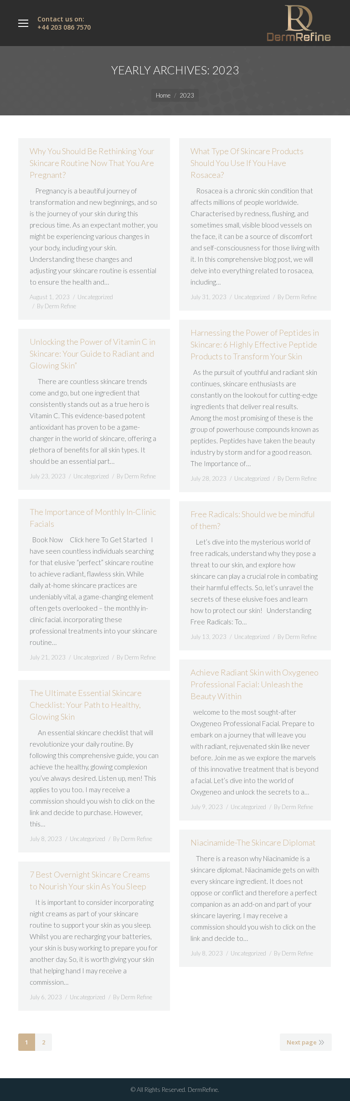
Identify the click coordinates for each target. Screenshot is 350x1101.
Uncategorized (95, 297)
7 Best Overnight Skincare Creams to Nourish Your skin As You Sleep (90, 880)
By (56, 306)
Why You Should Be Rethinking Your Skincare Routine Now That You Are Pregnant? (92, 163)
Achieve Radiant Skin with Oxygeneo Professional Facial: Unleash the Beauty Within (254, 684)
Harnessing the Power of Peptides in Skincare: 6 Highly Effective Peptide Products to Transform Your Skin (254, 344)
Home (163, 95)
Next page (302, 1042)
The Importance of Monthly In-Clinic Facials (93, 518)
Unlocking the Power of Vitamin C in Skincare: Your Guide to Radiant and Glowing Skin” (92, 353)
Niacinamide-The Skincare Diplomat (253, 842)
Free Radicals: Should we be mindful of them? (252, 520)
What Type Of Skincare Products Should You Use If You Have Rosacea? (247, 163)
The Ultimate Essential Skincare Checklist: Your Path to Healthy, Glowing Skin (86, 705)
